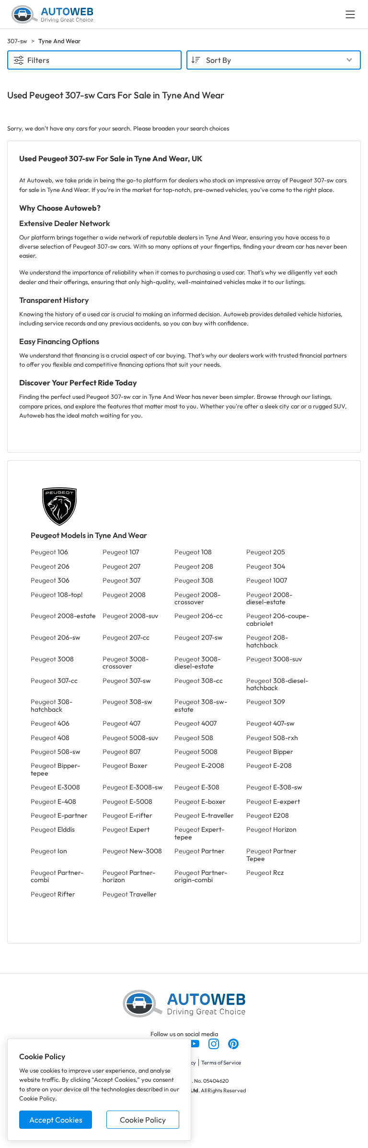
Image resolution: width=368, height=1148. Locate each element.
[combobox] (273, 60)
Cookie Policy (143, 1119)
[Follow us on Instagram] (214, 1043)
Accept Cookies (55, 1119)
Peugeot (49, 552)
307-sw (17, 41)
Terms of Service (221, 1062)
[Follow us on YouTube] (195, 1043)
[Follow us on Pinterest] (233, 1043)
